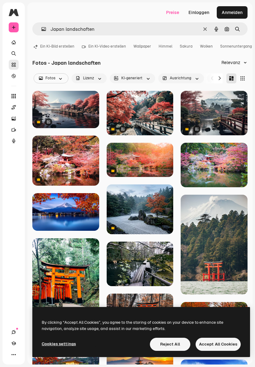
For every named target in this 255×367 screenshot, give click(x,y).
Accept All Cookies (218, 344)
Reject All (170, 344)
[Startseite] (14, 42)
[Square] (243, 78)
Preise (172, 12)
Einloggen (198, 12)
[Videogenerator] (14, 130)
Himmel (165, 46)
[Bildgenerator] (14, 118)
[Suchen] (14, 53)
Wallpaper (142, 46)
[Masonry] (231, 78)
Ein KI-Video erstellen (107, 46)
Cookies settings (59, 343)
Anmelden (232, 12)
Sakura (186, 46)
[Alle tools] (14, 96)
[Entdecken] (14, 76)
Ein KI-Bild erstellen (57, 46)
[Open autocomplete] (41, 29)
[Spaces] (14, 107)
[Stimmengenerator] (14, 141)
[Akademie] (14, 343)
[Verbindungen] (14, 332)
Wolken (206, 46)
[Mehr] (14, 355)
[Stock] (14, 65)
